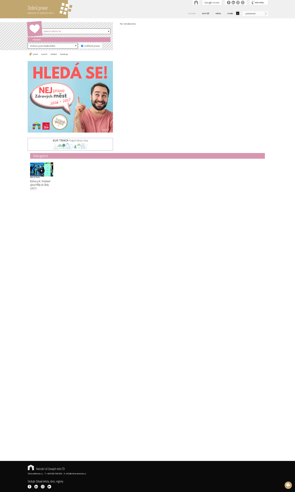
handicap (64, 54)
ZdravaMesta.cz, (35, 473)
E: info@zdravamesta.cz (75, 473)
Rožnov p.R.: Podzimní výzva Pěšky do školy (40, 184)
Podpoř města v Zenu (70, 140)
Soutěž (205, 13)
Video (218, 13)
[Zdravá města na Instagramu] (43, 486)
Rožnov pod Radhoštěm (42, 45)
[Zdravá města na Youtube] (49, 486)
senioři (44, 54)
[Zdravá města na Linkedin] (36, 486)
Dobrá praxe (41, 9)
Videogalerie (40, 155)
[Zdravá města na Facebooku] (30, 486)
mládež (54, 54)
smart (35, 54)
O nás (230, 13)
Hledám (192, 13)
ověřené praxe (92, 45)
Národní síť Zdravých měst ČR (50, 469)
